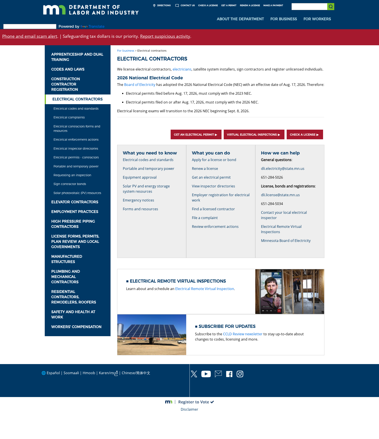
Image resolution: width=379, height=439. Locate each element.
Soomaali (71, 372)
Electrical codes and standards (76, 108)
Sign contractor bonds (70, 184)
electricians (182, 69)
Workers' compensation (76, 327)
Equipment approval (140, 177)
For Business (283, 19)
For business (125, 50)
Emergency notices (138, 200)
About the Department (240, 19)
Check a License (208, 5)
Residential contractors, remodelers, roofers (73, 297)
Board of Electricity (139, 84)
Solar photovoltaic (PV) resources (77, 193)
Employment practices (74, 212)
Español (53, 372)
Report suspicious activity (165, 36)
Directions (164, 5)
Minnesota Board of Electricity (286, 240)
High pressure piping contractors (73, 224)
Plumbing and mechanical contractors (65, 276)
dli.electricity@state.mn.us (282, 168)
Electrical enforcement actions (76, 139)
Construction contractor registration (65, 84)
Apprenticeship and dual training (77, 57)
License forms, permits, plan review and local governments (75, 241)
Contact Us (187, 5)
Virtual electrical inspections (252, 134)
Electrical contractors (77, 99)
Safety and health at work (73, 314)
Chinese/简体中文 (136, 372)
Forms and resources (140, 209)
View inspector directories (213, 186)
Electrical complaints (69, 117)
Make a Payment (273, 5)
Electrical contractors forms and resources (77, 128)
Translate (96, 26)
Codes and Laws (67, 69)
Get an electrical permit (194, 134)
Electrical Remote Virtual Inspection (204, 288)
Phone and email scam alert (29, 36)
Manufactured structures (66, 259)
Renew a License (250, 5)
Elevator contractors (74, 202)
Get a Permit (228, 5)
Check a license (302, 134)
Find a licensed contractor (213, 209)
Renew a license (205, 168)
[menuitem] (240, 19)
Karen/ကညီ (108, 372)
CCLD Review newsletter (243, 334)
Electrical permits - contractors (76, 157)
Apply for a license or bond (214, 159)
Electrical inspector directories (76, 148)
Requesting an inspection (72, 175)
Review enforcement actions (215, 226)
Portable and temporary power (76, 166)
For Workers (317, 19)
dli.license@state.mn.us (280, 194)
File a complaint (205, 217)
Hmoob (89, 372)
